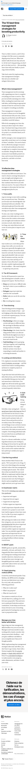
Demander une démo (14, 704)
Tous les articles (8, 15)
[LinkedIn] (6, 46)
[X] (3, 46)
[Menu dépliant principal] (26, 8)
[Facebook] (9, 46)
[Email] (11, 46)
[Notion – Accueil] (2, 9)
